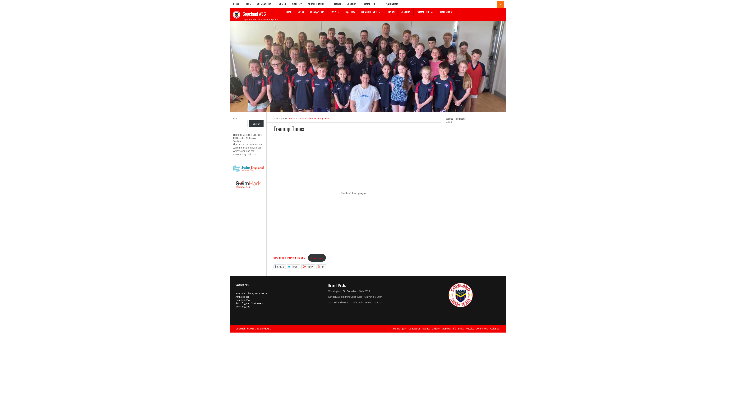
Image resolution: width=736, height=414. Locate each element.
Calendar (392, 4)
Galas (449, 121)
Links (337, 4)
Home (236, 4)
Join (248, 4)
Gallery (297, 4)
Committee (369, 4)
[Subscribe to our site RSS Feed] (500, 4)
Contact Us (264, 4)
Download (317, 257)
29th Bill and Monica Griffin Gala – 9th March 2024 (355, 302)
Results (351, 4)
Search (236, 118)
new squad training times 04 (290, 257)
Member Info (316, 4)
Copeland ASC (254, 13)
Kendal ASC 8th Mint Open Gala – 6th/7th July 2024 (355, 296)
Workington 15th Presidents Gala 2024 (349, 291)
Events (282, 4)
